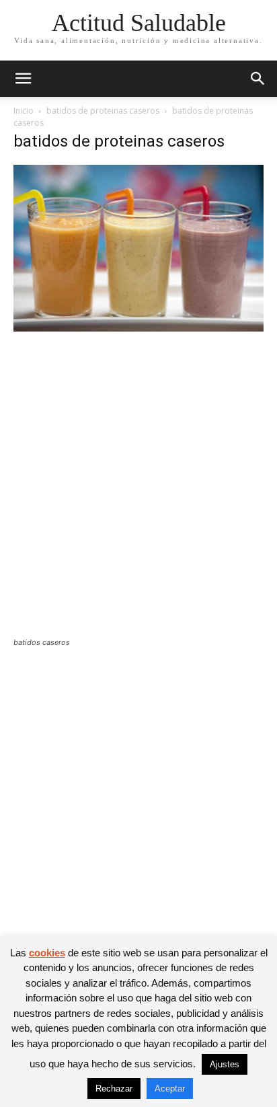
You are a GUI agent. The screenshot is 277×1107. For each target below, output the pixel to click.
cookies (47, 952)
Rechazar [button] (113, 1088)
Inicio (23, 110)
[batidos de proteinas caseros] (138, 328)
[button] (22, 79)
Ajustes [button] (224, 1064)
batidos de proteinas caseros (102, 110)
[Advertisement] (138, 493)
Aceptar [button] (170, 1088)
